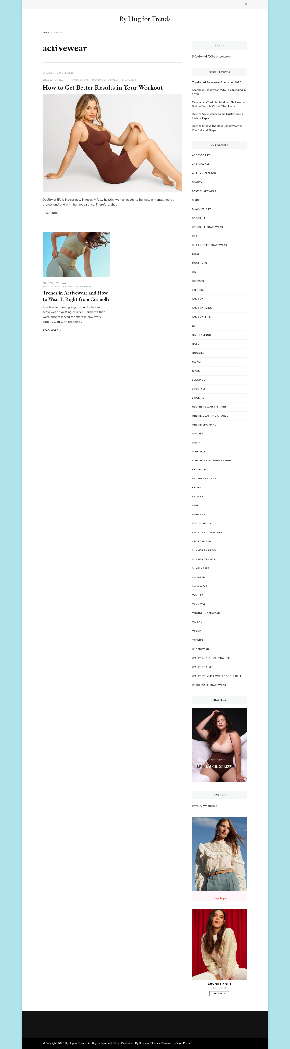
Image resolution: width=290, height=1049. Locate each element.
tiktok (197, 622)
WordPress (183, 1043)
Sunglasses (200, 568)
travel (197, 631)
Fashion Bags (202, 308)
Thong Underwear (206, 613)
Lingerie (198, 397)
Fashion (67, 286)
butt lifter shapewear (209, 245)
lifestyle (199, 388)
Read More (50, 213)
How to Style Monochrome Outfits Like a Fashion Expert (217, 116)
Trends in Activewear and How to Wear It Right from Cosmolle (76, 295)
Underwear (200, 649)
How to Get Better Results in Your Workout (103, 87)
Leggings (198, 379)
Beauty (197, 182)
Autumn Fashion (204, 173)
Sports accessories (207, 532)
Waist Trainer (203, 667)
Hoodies (198, 353)
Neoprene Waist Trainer (210, 406)
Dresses (198, 281)
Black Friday (201, 209)
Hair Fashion (201, 335)
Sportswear (83, 286)
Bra (194, 236)
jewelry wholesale (204, 806)
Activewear (80, 80)
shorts (197, 496)
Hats (195, 343)
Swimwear (200, 586)
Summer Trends (203, 559)
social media (201, 523)
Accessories (201, 155)
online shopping (204, 424)
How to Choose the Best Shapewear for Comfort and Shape (217, 128)
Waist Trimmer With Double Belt (217, 676)
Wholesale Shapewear (209, 685)
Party (196, 442)
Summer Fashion (204, 550)
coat (196, 254)
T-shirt (197, 595)
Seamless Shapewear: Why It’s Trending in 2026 (219, 92)
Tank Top (199, 604)
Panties (197, 433)
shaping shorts (204, 478)
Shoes (196, 487)
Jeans (196, 371)
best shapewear (204, 191)
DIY (194, 272)
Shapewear (129, 80)
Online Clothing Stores (210, 415)
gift (195, 326)
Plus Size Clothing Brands (212, 460)
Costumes (199, 263)
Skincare (198, 514)
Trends (197, 640)
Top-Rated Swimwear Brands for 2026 (216, 82)
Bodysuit (199, 218)
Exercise (198, 290)
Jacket (197, 361)
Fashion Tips (201, 317)
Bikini (196, 200)
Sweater (198, 577)
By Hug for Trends (145, 18)
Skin (195, 505)
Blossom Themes (149, 1043)
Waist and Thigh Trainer (211, 658)
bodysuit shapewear (104, 80)
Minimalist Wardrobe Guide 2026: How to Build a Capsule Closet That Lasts (218, 104)
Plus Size (198, 451)
